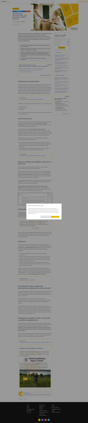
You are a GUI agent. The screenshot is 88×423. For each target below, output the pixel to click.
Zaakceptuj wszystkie (55, 216)
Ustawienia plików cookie (45, 216)
